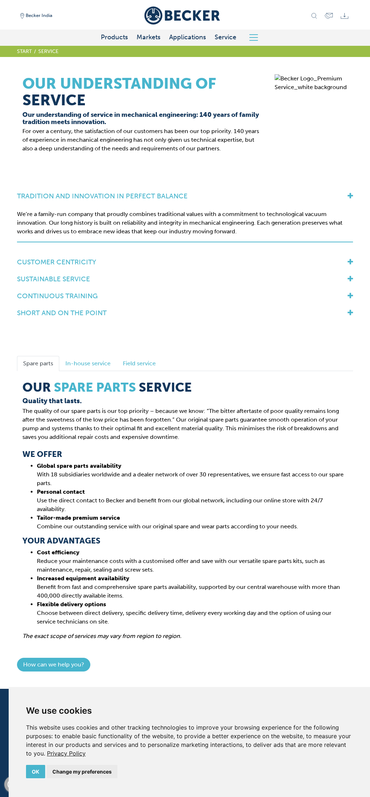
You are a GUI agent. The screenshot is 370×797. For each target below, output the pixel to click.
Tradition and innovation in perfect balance (102, 196)
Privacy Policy (66, 753)
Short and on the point (62, 313)
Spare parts (38, 363)
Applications (187, 37)
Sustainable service (53, 279)
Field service (139, 363)
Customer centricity (56, 262)
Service (225, 37)
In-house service (88, 363)
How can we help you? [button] (53, 664)
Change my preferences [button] (82, 772)
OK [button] (35, 772)
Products (114, 37)
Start (24, 51)
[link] (66, 753)
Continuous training (57, 296)
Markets (148, 37)
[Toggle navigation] (256, 37)
